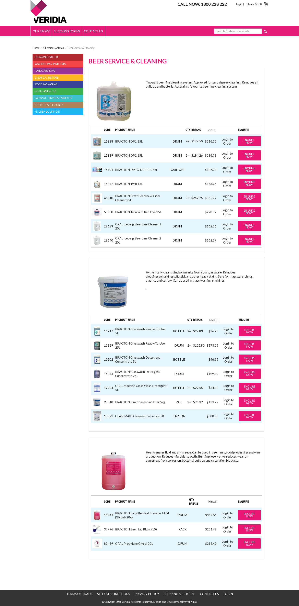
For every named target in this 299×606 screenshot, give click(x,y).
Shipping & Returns (179, 594)
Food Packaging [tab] (46, 84)
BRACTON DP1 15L (129, 141)
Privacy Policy (147, 594)
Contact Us (93, 31)
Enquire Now (249, 141)
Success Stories (67, 31)
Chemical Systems (53, 47)
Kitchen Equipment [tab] (48, 111)
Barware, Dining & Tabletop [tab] (53, 98)
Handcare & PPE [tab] (45, 70)
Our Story (41, 31)
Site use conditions (113, 594)
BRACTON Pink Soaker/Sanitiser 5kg (140, 402)
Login (239, 4)
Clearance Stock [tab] (46, 57)
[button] (97, 141)
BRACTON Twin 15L (129, 184)
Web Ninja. (191, 601)
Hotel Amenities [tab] (45, 91)
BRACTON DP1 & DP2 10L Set (136, 169)
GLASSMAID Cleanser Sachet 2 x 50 (139, 416)
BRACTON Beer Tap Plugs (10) (136, 529)
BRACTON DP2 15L (129, 155)
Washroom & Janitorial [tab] (51, 64)
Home (36, 47)
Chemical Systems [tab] (46, 77)
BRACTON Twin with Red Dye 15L (138, 212)
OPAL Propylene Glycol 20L (134, 543)
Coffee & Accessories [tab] (49, 104)
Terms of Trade (79, 594)
